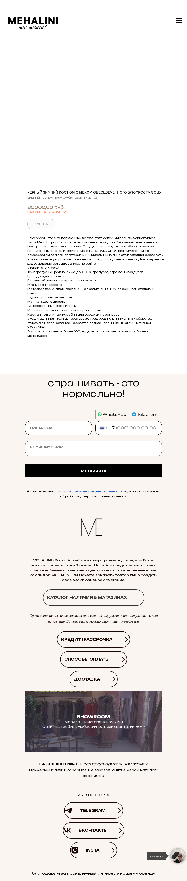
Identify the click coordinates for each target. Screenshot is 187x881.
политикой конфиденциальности (90, 491)
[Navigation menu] (179, 20)
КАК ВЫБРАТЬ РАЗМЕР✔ (46, 212)
